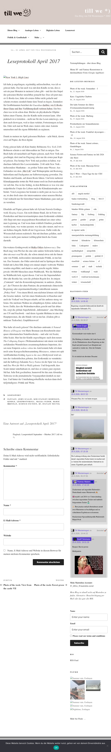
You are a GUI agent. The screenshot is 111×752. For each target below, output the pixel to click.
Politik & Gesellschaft (17, 37)
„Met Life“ (27, 170)
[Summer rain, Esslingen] (81, 678)
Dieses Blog (12, 30)
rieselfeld (75, 261)
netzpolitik (91, 250)
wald (96, 271)
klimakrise (86, 240)
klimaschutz (99, 240)
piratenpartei (77, 256)
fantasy (12, 399)
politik (88, 256)
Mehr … (38, 37)
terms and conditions (96, 635)
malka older (44, 401)
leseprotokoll (26, 401)
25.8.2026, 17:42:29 (80, 485)
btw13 (101, 198)
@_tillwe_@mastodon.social (82, 585)
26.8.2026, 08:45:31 (79, 410)
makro (95, 245)
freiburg (91, 214)
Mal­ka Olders (37, 247)
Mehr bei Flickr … (78, 718)
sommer (75, 266)
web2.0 (75, 276)
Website (7, 535)
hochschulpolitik (87, 224)
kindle (11, 401)
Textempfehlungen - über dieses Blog (85, 63)
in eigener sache (78, 230)
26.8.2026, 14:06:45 (79, 301)
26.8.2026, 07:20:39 (79, 451)
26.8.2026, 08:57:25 (79, 394)
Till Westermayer (46, 50)
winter (74, 282)
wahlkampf (85, 271)
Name (7, 505)
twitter (74, 271)
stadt (90, 266)
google (92, 219)
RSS (91, 598)
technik (99, 266)
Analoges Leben (32, 30)
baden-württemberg (80, 198)
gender (83, 219)
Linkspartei (84, 245)
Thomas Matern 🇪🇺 (84, 482)
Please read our (89, 635)
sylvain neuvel (51, 404)
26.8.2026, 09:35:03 (80, 329)
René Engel (81, 326)
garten (74, 219)
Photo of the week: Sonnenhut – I (84, 88)
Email (72, 623)
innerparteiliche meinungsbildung (85, 235)
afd (73, 193)
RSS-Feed (74, 660)
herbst (74, 224)
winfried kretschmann (90, 276)
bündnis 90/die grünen (81, 209)
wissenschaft (86, 282)
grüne (101, 219)
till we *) (97, 10)
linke (74, 245)
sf (40, 404)
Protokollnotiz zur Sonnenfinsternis (84, 123)
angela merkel (83, 193)
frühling (101, 214)
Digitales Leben (53, 30)
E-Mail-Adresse (12, 520)
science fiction (28, 404)
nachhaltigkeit (77, 250)
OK (56, 748)
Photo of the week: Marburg (81, 115)
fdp (82, 214)
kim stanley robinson (47, 399)
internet (75, 240)
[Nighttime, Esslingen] (80, 709)
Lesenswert (70, 30)
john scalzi (25, 399)
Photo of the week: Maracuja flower (84, 165)
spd (83, 266)
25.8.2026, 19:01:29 (80, 542)
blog (93, 198)
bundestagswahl (78, 204)
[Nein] (107, 745)
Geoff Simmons (83, 539)
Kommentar (10, 466)
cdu (95, 209)
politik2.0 (99, 256)
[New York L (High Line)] (16, 77)
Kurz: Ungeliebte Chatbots (81, 96)
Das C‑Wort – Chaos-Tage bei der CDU (86, 173)
